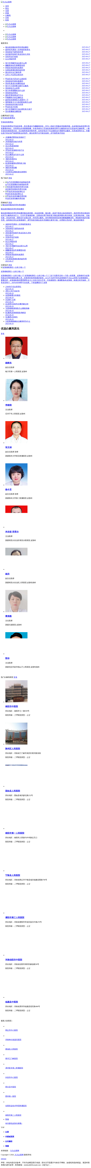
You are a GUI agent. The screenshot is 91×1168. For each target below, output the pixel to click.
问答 (7, 18)
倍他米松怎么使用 (12, 88)
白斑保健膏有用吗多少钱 (15, 163)
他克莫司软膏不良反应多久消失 (17, 54)
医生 (7, 8)
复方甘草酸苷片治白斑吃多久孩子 (18, 109)
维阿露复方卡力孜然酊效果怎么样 (18, 102)
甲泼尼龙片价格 (11, 107)
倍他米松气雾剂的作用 (14, 52)
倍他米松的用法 (11, 93)
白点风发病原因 (12, 146)
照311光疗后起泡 (12, 291)
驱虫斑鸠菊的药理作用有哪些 (16, 47)
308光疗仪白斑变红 (13, 287)
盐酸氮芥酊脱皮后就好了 (15, 137)
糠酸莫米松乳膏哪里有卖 (15, 65)
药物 (7, 13)
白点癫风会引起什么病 (14, 155)
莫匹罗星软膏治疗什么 (14, 95)
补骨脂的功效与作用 (13, 142)
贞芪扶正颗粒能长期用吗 (16, 172)
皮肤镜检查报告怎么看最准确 (17, 308)
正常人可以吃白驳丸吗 (14, 75)
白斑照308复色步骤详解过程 (16, 304)
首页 (7, 6)
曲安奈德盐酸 (11, 168)
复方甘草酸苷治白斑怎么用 (16, 63)
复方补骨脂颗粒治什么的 (15, 90)
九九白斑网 (14, 1151)
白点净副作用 (10, 59)
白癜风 (8, 15)
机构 (7, 20)
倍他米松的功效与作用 (14, 104)
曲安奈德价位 (11, 159)
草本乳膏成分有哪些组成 (15, 83)
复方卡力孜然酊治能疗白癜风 (16, 86)
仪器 (7, 11)
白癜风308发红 (11, 317)
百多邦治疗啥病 (11, 57)
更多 (12, 116)
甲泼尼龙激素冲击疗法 (14, 150)
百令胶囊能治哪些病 (13, 111)
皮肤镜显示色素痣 (12, 295)
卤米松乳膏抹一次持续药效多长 (17, 50)
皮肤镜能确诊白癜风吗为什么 (17, 321)
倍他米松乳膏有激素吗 (14, 81)
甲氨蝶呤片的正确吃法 (14, 97)
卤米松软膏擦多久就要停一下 (16, 100)
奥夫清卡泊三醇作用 (13, 72)
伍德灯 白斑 (10, 300)
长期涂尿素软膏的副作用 (15, 70)
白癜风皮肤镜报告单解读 (15, 313)
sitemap (3, 1159)
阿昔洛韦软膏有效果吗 (14, 68)
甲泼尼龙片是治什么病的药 (16, 79)
